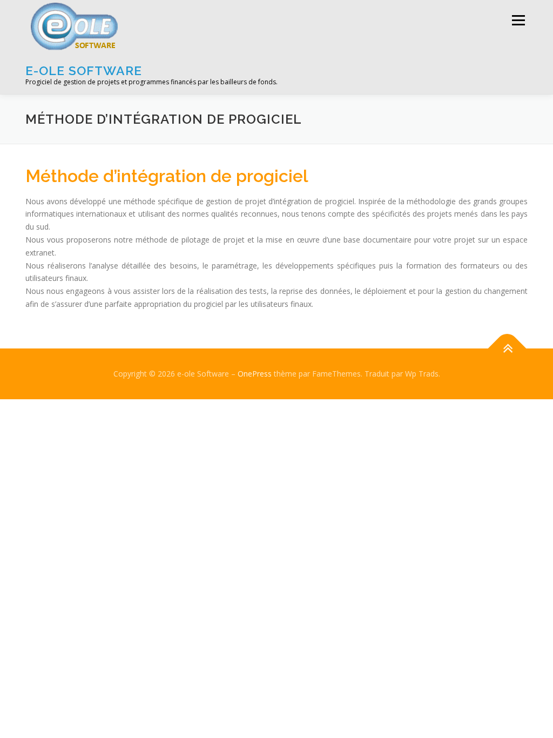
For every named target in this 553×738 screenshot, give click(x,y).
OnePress (255, 373)
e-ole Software (83, 70)
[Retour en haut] (507, 348)
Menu (518, 20)
